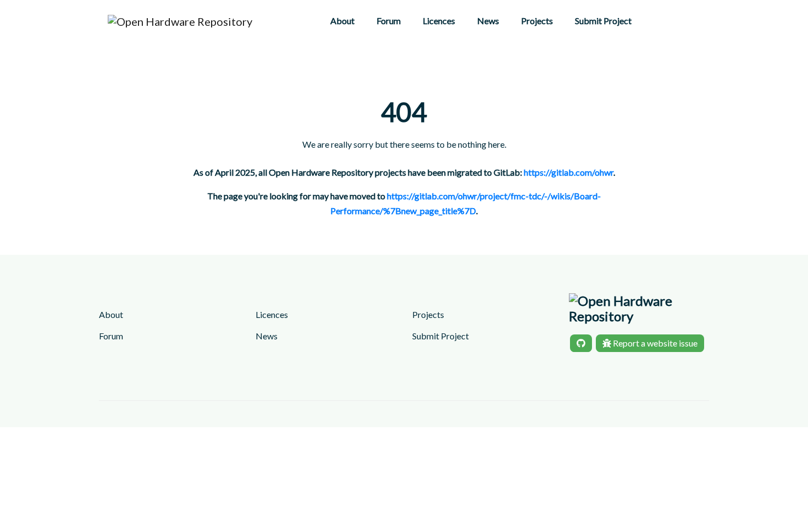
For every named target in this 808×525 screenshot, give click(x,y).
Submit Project (603, 20)
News (488, 20)
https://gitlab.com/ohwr (568, 172)
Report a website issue (654, 343)
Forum (389, 20)
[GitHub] (581, 343)
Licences (439, 20)
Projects (537, 20)
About (342, 20)
